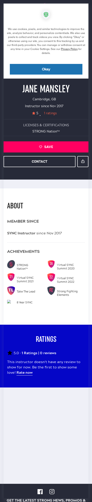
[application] (46, 251)
